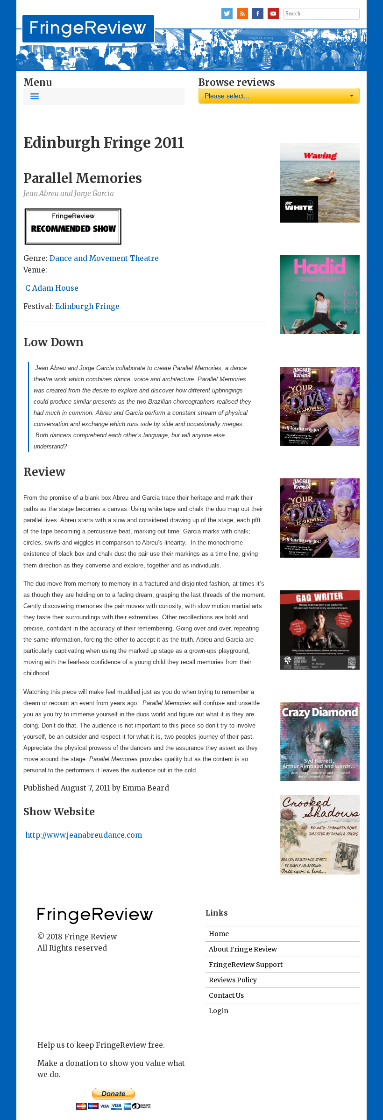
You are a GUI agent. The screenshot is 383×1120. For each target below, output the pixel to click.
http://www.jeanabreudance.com (82, 835)
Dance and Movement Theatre (104, 258)
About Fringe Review (243, 949)
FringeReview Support (246, 964)
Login (218, 1011)
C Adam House (51, 288)
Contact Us (226, 995)
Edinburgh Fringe (87, 306)
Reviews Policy (233, 980)
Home (219, 934)
